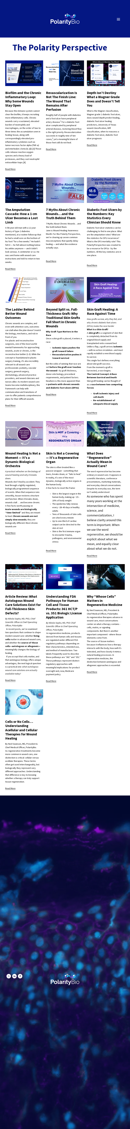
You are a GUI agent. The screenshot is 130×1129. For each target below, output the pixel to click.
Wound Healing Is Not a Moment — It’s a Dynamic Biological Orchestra (22, 459)
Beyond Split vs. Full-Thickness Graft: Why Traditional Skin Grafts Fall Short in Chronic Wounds (63, 317)
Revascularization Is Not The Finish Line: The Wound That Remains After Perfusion (61, 101)
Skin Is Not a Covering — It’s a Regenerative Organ (62, 457)
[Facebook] (20, 976)
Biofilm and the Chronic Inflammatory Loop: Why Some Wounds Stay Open (23, 99)
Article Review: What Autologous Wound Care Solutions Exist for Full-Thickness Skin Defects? (23, 604)
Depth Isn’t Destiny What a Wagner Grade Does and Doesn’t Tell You (103, 99)
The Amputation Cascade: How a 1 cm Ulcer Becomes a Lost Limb (21, 215)
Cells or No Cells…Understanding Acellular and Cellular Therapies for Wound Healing (21, 729)
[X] (8, 976)
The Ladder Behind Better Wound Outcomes (19, 313)
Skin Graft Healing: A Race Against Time (102, 311)
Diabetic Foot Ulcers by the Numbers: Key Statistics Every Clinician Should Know (104, 215)
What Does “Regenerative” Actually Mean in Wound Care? (99, 459)
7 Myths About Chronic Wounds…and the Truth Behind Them (63, 213)
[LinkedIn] (14, 976)
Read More (10, 169)
